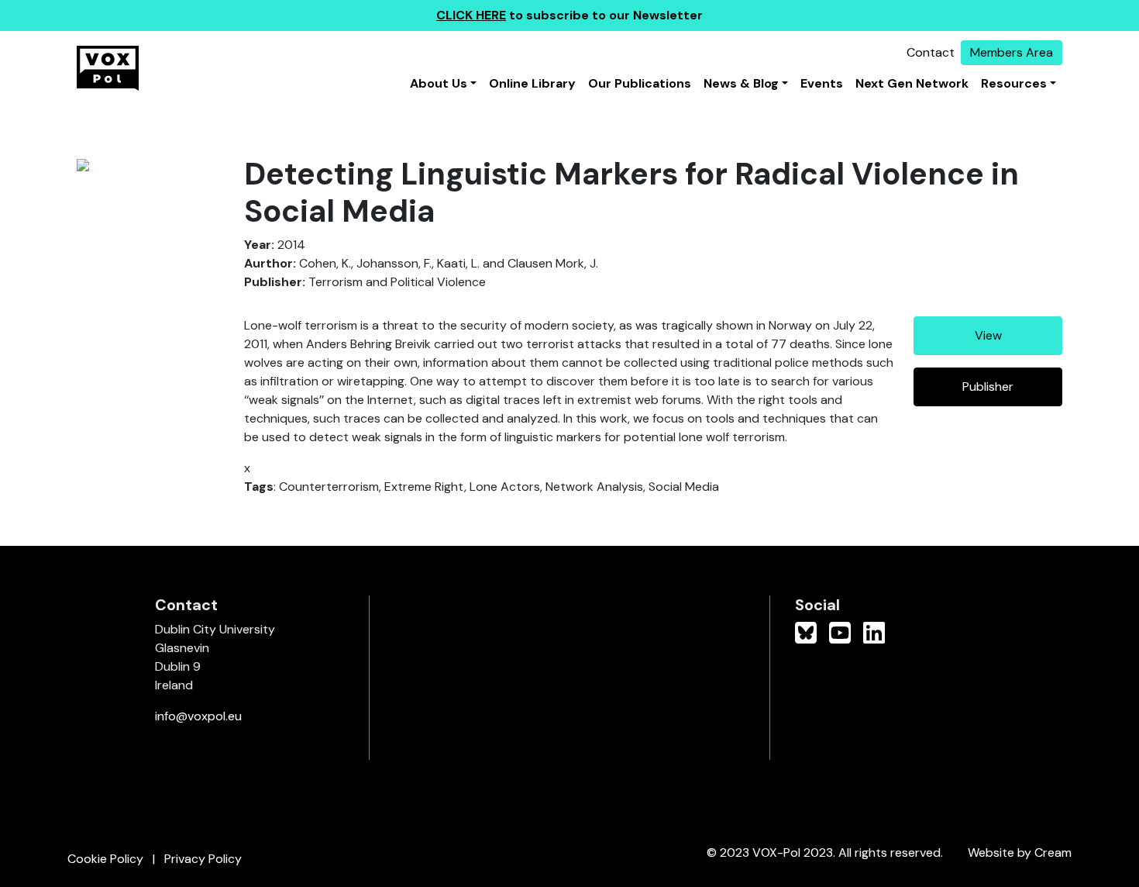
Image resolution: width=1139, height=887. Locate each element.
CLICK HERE (471, 15)
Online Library (532, 83)
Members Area (1011, 52)
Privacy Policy (203, 859)
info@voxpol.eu (198, 716)
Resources (1014, 83)
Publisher (987, 386)
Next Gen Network (912, 83)
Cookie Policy (105, 859)
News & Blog (741, 83)
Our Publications (639, 83)
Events (821, 83)
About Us (438, 83)
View (988, 335)
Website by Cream (1020, 852)
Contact (931, 52)
